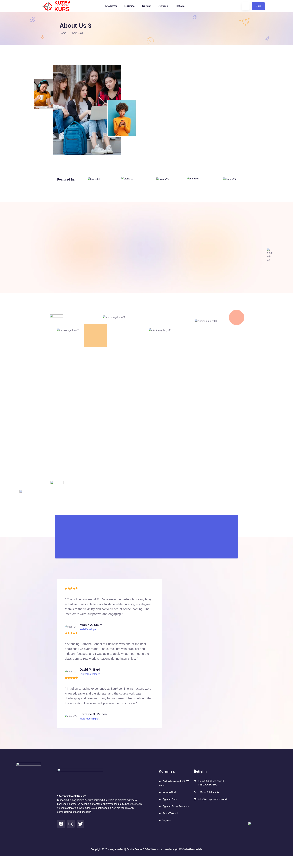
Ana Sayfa (111, 6)
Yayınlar (167, 820)
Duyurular (163, 6)
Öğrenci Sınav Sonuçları (176, 806)
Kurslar (146, 6)
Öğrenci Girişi (170, 799)
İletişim (180, 6)
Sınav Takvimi (170, 813)
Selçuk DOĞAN (143, 849)
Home (63, 33)
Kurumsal (129, 6)
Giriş (258, 6)
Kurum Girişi (169, 792)
